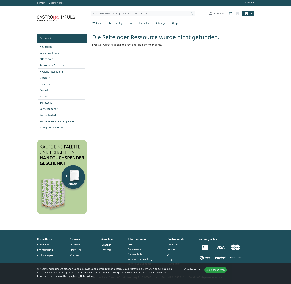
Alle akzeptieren (215, 270)
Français (106, 250)
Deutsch (249, 2)
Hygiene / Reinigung (51, 71)
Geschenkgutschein (120, 23)
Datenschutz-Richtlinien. (78, 276)
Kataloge (160, 23)
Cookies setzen (192, 269)
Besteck (44, 90)
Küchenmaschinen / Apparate (57, 121)
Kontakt (74, 255)
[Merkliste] (237, 13)
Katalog (171, 249)
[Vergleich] (230, 13)
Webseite (97, 23)
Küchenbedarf (48, 115)
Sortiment (45, 38)
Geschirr (45, 77)
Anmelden (43, 244)
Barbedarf (45, 96)
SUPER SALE (46, 59)
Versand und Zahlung (140, 259)
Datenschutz (135, 254)
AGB (130, 244)
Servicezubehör (49, 109)
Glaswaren (46, 84)
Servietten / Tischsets (52, 65)
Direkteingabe (78, 244)
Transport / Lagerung (52, 127)
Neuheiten (46, 46)
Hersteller (143, 23)
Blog (170, 259)
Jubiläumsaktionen (50, 53)
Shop (175, 23)
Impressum (134, 249)
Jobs (169, 254)
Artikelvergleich (46, 255)
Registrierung (45, 250)
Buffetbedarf (47, 102)
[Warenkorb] (245, 13)
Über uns (172, 244)
